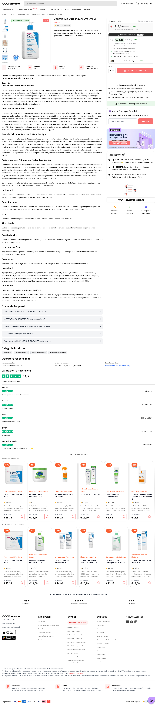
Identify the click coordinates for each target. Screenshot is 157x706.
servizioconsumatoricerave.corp (117, 365)
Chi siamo (41, 621)
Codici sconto (55, 9)
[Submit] (27, 3)
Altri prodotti (101, 658)
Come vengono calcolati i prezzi (49, 625)
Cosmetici (12, 15)
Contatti (41, 629)
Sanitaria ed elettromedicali (106, 640)
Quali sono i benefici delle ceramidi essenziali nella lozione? (27, 326)
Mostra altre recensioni (78, 454)
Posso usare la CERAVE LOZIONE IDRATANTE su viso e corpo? (27, 341)
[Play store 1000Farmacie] (16, 638)
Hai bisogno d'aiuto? (148, 4)
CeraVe (57, 22)
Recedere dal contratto (77, 622)
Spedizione (42, 640)
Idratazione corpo (38, 15)
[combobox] (70, 3)
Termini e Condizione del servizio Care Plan (75, 661)
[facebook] (127, 621)
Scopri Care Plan (26, 9)
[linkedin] (135, 621)
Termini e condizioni (74, 657)
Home (4, 15)
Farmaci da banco (103, 643)
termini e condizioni (76, 673)
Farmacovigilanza (73, 653)
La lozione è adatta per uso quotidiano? (19, 334)
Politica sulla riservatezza (76, 635)
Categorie (6, 9)
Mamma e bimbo (102, 636)
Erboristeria (101, 654)
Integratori (100, 632)
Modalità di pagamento (46, 636)
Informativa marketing (75, 638)
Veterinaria (100, 651)
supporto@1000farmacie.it (11, 627)
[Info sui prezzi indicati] (130, 26)
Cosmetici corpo (24, 15)
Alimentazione (102, 629)
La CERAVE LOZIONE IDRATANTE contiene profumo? (24, 319)
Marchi (43, 9)
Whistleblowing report (75, 646)
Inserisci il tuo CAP (117, 121)
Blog (67, 9)
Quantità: (111, 66)
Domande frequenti (44, 632)
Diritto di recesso (73, 627)
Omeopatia (101, 647)
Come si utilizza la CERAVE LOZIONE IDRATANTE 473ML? (26, 312)
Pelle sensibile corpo (54, 15)
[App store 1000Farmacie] (16, 632)
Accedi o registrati (127, 4)
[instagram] (131, 621)
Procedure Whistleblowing (76, 649)
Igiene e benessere (103, 621)
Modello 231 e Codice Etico (76, 642)
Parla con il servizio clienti (131, 200)
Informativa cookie (73, 631)
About (87, 9)
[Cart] (137, 4)
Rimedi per (76, 9)
